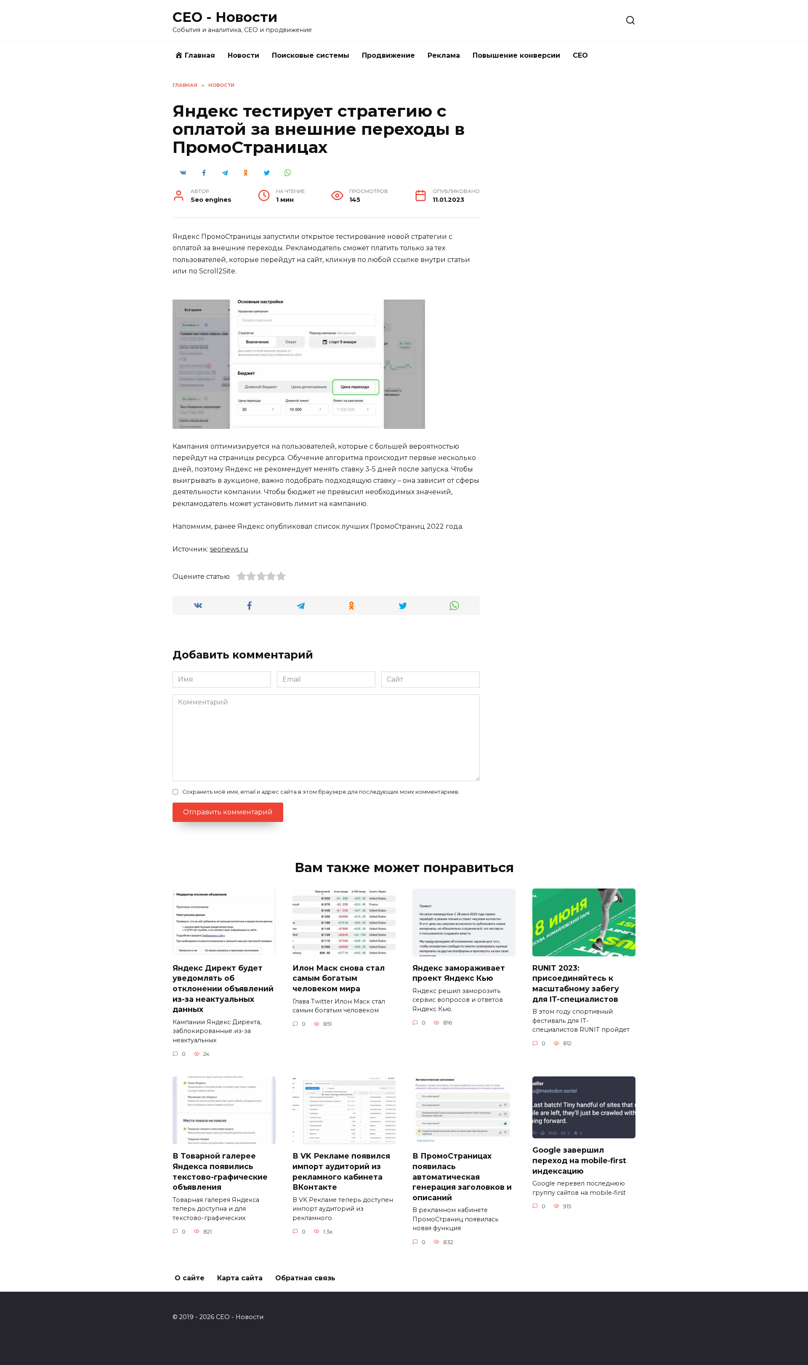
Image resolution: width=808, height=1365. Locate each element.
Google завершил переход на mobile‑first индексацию (579, 1160)
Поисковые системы (310, 55)
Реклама (444, 55)
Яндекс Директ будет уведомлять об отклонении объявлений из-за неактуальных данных (223, 989)
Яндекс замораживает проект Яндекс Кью (458, 973)
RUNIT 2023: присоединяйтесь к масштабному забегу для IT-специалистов (575, 984)
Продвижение (388, 55)
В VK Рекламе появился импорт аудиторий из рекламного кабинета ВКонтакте (341, 1171)
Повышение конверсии (516, 55)
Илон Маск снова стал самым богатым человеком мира (338, 978)
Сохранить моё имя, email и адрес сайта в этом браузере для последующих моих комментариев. (321, 792)
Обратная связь (305, 1278)
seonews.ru (229, 549)
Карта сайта (240, 1278)
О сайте (190, 1278)
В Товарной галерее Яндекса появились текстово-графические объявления (220, 1171)
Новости (243, 55)
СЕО (580, 55)
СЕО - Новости (225, 17)
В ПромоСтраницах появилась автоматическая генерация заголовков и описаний (462, 1176)
